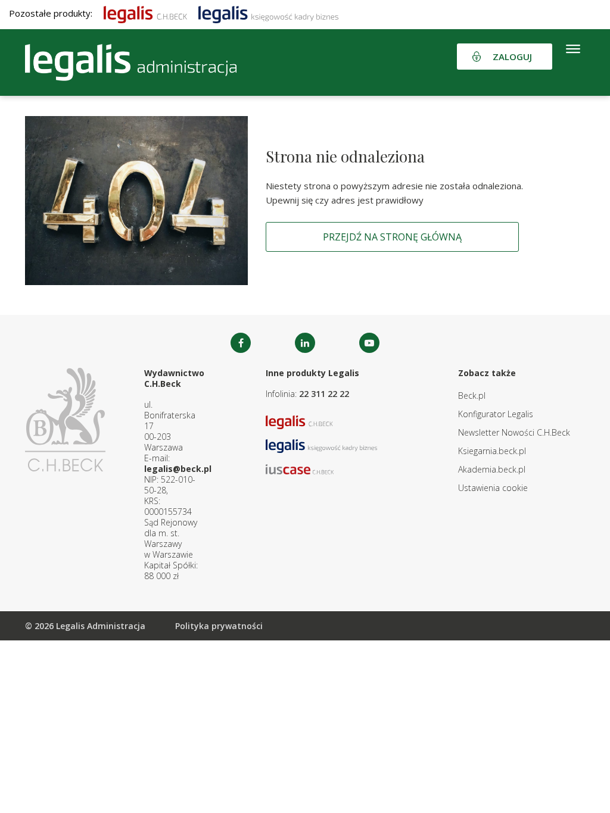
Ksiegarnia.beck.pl (492, 450)
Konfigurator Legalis (495, 414)
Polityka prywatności (219, 625)
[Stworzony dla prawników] (145, 13)
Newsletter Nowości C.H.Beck (514, 432)
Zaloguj (512, 56)
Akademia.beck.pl (491, 469)
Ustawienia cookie (493, 487)
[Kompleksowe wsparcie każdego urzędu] (130, 62)
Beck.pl (471, 395)
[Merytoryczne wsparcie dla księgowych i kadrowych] (268, 13)
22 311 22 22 (324, 393)
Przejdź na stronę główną (392, 236)
